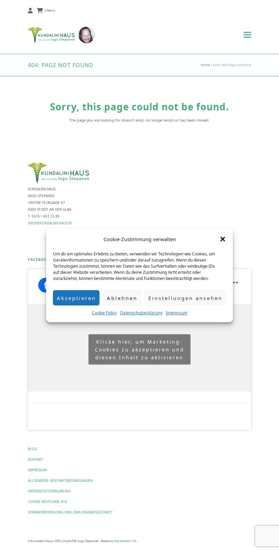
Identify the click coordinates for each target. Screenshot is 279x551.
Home (205, 65)
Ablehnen (122, 298)
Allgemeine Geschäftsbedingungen (60, 480)
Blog (32, 448)
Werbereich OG (125, 541)
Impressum (176, 313)
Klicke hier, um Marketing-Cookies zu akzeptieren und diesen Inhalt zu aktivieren (139, 349)
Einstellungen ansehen (185, 298)
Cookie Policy (104, 313)
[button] (222, 239)
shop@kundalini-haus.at (50, 223)
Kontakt (35, 459)
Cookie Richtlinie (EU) (47, 501)
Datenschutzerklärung (141, 313)
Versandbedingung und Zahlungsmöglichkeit (70, 512)
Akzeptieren (76, 298)
